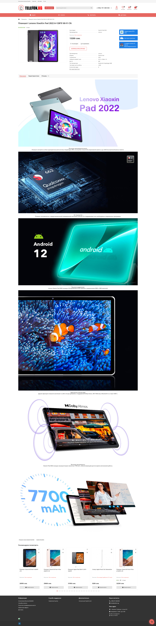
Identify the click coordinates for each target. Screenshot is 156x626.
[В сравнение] (39, 552)
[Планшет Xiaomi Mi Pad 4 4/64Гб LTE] (30, 558)
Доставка (40, 1)
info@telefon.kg (115, 603)
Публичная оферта (23, 607)
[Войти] (117, 7)
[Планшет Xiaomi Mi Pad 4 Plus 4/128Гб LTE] (126, 558)
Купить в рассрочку (78, 48)
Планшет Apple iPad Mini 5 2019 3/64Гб (77, 570)
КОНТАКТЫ (93, 15)
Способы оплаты (22, 603)
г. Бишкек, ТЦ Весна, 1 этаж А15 (119, 609)
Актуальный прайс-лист (85, 601)
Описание (23, 76)
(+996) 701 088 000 (103, 8)
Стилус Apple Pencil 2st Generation (102, 569)
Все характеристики (75, 69)
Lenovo (100, 32)
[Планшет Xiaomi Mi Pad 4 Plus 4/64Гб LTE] (54, 558)
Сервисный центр (53, 601)
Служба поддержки (55, 598)
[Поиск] (91, 8)
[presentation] (18, 568)
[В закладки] (39, 549)
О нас (44, 1)
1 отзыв (27, 27)
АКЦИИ (33, 15)
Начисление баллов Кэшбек (24, 1)
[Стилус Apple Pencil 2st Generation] (102, 558)
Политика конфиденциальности (27, 605)
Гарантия (34, 1)
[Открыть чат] (151, 621)
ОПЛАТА (62, 15)
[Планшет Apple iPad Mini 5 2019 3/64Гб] (78, 558)
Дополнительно (84, 598)
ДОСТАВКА (123, 15)
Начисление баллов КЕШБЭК (25, 601)
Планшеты (24, 19)
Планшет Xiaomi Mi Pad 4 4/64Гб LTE (29, 570)
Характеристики (33, 76)
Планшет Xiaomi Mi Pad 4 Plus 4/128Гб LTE (125, 570)
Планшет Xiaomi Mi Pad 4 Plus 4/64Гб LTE (52, 570)
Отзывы (45, 76)
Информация (22, 598)
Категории (50, 8)
